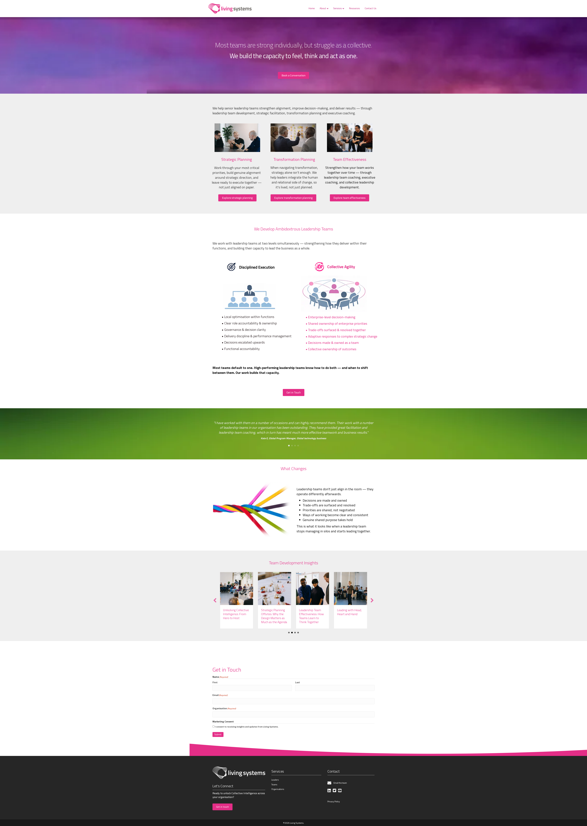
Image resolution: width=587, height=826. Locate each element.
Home (311, 8)
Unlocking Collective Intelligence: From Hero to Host (350, 614)
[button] (214, 600)
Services (337, 8)
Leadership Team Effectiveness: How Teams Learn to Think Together (273, 616)
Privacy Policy (333, 801)
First (215, 682)
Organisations (277, 789)
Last (297, 682)
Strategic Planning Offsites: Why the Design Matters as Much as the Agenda (236, 616)
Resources (354, 8)
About (323, 8)
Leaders (275, 779)
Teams (274, 784)
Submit (218, 734)
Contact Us (370, 8)
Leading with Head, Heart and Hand (311, 612)
